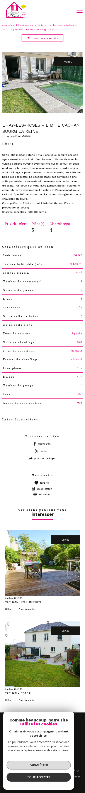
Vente (40, 25)
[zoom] (42, 112)
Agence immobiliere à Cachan (18, 25)
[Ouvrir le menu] (79, 10)
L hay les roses (55, 25)
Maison (70, 25)
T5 (3, 29)
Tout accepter (38, 777)
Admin (76, 776)
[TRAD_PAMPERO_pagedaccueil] (16, 18)
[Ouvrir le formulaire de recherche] (68, 11)
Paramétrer (38, 765)
